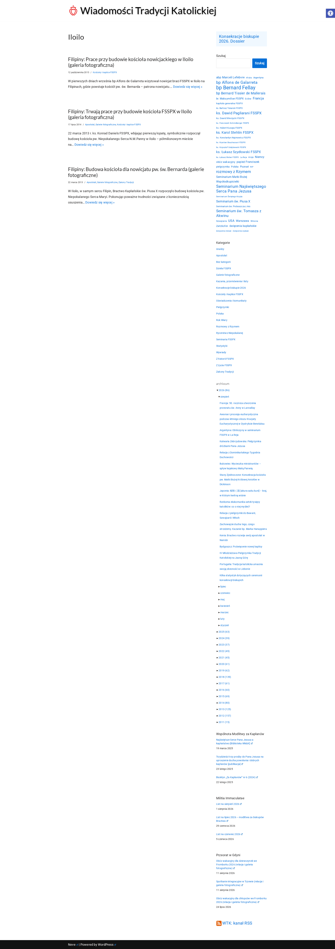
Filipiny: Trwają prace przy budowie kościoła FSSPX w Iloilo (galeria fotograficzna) (130, 114)
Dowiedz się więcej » (187, 86)
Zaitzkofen (222, 226)
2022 (224, 651)
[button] (330, 13)
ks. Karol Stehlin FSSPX (235, 132)
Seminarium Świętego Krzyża (229, 196)
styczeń (224, 625)
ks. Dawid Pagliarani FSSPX (239, 113)
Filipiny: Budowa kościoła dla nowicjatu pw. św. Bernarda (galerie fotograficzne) (136, 172)
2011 (224, 722)
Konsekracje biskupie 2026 (231, 287)
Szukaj (221, 56)
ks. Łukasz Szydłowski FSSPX (238, 152)
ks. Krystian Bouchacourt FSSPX (230, 142)
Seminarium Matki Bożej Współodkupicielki (231, 179)
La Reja (243, 157)
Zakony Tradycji (126, 182)
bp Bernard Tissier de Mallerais (240, 93)
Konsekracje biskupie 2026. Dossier (239, 39)
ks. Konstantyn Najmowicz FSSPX (233, 137)
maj (222, 599)
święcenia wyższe (241, 231)
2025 (224, 631)
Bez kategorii (223, 262)
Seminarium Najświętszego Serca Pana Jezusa (241, 189)
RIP (251, 167)
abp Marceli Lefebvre (230, 77)
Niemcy (259, 157)
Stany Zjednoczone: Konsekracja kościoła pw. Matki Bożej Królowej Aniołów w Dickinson (243, 479)
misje (251, 157)
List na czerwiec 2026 (228, 834)
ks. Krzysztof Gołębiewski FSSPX (231, 147)
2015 (224, 696)
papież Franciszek (248, 162)
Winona (254, 221)
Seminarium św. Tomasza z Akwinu (238, 213)
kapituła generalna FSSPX (229, 103)
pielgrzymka (223, 166)
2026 (224, 390)
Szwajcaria (221, 221)
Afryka (249, 77)
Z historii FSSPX (225, 358)
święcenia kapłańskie (242, 226)
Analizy (220, 249)
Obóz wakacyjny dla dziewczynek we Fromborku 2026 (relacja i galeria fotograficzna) (236, 864)
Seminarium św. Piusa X (233, 201)
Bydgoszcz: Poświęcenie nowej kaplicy (241, 546)
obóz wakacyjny (225, 162)
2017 (224, 683)
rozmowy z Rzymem (233, 171)
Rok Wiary (221, 320)
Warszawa (242, 221)
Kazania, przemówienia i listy (232, 281)
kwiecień (225, 606)
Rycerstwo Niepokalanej (229, 333)
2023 (224, 644)
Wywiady (221, 352)
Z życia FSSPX (224, 365)
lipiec (223, 586)
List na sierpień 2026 (227, 804)
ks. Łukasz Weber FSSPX (227, 157)
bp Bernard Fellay (235, 87)
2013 (225, 709)
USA (231, 221)
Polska (235, 166)
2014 (224, 702)
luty (222, 618)
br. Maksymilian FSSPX (230, 98)
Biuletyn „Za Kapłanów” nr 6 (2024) (235, 777)
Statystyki (221, 345)
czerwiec (225, 593)
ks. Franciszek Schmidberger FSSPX (232, 123)
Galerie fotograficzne (106, 124)
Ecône (248, 98)
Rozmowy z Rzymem (227, 326)
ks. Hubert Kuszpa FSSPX (229, 128)
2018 (225, 677)
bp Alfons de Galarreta (237, 82)
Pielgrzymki (222, 307)
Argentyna (258, 77)
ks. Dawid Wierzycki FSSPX (230, 118)
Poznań (244, 166)
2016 (224, 689)
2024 (224, 638)
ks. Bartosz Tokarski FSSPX (229, 108)
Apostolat (90, 124)
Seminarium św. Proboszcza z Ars (233, 206)
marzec (224, 612)
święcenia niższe (223, 231)
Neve (72, 944)
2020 (224, 664)
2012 (225, 715)
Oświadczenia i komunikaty (231, 300)
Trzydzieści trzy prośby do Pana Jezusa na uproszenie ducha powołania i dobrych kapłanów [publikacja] (239, 760)
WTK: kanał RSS (237, 923)
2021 (224, 657)
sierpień (224, 396)
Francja (258, 98)
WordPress (105, 944)
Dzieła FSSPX (223, 268)
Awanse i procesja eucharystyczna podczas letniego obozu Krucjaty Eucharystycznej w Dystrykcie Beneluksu (242, 419)
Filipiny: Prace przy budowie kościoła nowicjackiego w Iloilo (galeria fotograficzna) (130, 62)
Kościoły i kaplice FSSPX (105, 72)
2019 (224, 670)
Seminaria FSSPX (225, 339)
